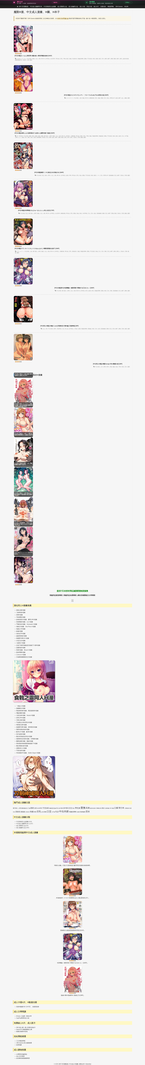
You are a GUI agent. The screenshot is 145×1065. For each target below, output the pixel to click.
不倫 (29, 808)
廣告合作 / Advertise (85, 1064)
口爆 (39, 58)
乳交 (43, 175)
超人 (123, 98)
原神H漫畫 (19, 615)
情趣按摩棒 (80, 58)
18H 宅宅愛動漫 (23, 6)
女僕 (42, 812)
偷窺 (36, 136)
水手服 (126, 136)
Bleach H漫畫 (28, 650)
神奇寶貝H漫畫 (32, 727)
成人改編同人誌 (73, 6)
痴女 (32, 137)
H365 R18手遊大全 (63, 18)
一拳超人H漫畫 (20, 706)
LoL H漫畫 (30, 622)
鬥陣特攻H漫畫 (20, 624)
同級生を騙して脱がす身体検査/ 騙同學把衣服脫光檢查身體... (72, 865)
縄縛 (103, 213)
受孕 (49, 175)
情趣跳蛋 (101, 136)
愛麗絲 (89, 328)
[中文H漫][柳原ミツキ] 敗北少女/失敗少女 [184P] (49, 172)
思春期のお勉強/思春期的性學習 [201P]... (72, 930)
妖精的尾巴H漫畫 (21, 619)
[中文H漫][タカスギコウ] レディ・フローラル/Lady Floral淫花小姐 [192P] (86, 95)
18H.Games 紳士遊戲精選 (24, 1043)
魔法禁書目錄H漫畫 (22, 746)
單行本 (43, 58)
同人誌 (66, 328)
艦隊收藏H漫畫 (20, 741)
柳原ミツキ (97, 175)
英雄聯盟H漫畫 (20, 622)
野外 (68, 137)
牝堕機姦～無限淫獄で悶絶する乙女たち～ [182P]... (72, 963)
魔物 (126, 98)
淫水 (103, 58)
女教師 (78, 812)
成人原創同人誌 (62, 6)
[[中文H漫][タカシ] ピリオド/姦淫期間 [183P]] (23, 582)
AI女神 (126, 6)
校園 (97, 58)
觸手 (109, 58)
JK (17, 136)
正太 (123, 136)
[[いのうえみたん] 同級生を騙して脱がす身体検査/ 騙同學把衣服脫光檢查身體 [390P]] (72, 851)
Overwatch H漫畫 (32, 624)
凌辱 (50, 136)
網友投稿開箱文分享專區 (86, 595)
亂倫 (55, 808)
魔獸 (31, 60)
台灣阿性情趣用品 (21, 1054)
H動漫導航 (110, 6)
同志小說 (89, 6)
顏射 (115, 213)
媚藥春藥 (91, 98)
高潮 (28, 60)
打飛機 (97, 808)
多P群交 (47, 58)
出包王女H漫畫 (20, 640)
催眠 (42, 136)
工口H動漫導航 (20, 1041)
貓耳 (118, 58)
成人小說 (82, 6)
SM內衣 (21, 136)
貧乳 (121, 58)
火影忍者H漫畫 (20, 715)
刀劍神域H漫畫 (20, 612)
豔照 (115, 58)
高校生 (24, 60)
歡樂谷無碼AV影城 (21, 1031)
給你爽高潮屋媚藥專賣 (23, 1058)
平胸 (64, 58)
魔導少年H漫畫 (32, 619)
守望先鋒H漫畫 (20, 750)
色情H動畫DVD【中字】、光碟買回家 (27, 1006)
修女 (46, 175)
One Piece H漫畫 (30, 626)
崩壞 (79, 328)
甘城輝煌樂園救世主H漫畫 (24, 657)
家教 (81, 136)
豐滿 (112, 213)
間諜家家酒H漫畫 (21, 710)
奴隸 (67, 175)
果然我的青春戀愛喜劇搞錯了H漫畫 (26, 743)
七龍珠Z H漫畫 (20, 643)
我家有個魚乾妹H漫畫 (22, 729)
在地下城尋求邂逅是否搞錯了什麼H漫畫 (28, 645)
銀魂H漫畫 (19, 631)
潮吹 (29, 137)
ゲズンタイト (20, 251)
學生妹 (57, 58)
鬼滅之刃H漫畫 (20, 629)
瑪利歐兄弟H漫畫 (21, 724)
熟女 (108, 98)
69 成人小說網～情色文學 (24, 1016)
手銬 (119, 366)
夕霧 (110, 366)
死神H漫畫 (19, 650)
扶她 (77, 213)
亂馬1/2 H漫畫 (20, 731)
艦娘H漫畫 (30, 741)
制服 (33, 58)
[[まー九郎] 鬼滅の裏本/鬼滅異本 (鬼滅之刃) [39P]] (72, 981)
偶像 (30, 136)
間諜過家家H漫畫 (33, 710)
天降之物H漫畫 (20, 720)
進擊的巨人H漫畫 (21, 748)
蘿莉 (106, 58)
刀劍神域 (58, 328)
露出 (71, 137)
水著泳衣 (27, 812)
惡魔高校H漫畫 (20, 647)
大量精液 (73, 136)
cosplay (19, 58)
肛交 (47, 137)
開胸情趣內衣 (18, 60)
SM (46, 328)
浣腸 (22, 137)
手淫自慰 (89, 58)
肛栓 (113, 328)
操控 (117, 136)
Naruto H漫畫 (31, 715)
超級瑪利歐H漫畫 (21, 636)
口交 (36, 58)
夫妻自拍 (103, 6)
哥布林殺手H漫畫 (21, 753)
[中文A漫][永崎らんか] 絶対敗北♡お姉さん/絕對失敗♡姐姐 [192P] (35, 133)
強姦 (99, 98)
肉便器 (43, 137)
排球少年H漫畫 (20, 717)
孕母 (70, 175)
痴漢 (116, 98)
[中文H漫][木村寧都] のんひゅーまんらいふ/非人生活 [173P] (36, 210)
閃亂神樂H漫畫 (20, 713)
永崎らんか (18, 137)
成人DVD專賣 (20, 1056)
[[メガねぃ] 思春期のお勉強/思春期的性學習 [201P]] (72, 916)
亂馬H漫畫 (29, 731)
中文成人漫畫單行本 (36, 6)
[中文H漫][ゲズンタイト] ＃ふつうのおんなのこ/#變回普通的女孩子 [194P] (37, 248)
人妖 (31, 251)
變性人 (118, 251)
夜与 (86, 290)
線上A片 (96, 6)
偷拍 (33, 136)
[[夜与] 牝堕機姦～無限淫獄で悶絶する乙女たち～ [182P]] (72, 948)
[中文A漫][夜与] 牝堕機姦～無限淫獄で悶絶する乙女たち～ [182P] (74, 288)
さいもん (23, 58)
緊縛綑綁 (39, 137)
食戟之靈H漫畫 (20, 610)
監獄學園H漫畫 (20, 652)
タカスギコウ (69, 98)
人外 (101, 366)
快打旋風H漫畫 (20, 734)
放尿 (120, 136)
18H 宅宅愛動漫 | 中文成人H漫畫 (68, 1064)
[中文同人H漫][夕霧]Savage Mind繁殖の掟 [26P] (107, 364)
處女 (53, 137)
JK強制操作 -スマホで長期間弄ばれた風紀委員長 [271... (72, 898)
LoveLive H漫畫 (21, 654)
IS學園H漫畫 (34, 739)
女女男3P (52, 58)
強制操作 (74, 251)
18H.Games (119, 6)
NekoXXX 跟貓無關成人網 (24, 1029)
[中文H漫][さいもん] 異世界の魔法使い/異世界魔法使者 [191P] (33, 55)
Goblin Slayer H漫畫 (34, 753)
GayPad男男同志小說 (22, 1018)
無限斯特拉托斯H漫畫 (22, 739)
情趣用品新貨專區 (56, 595)
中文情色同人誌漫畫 (50, 6)
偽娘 (39, 136)
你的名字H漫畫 (20, 633)
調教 (112, 58)
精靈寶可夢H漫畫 (21, 727)
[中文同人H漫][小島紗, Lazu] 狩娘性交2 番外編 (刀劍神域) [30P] (59, 326)
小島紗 (76, 328)
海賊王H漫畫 (20, 626)
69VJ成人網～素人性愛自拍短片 (25, 1027)
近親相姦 (107, 808)
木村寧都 (84, 213)
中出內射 (29, 58)
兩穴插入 (46, 136)
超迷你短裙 (126, 58)
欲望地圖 (19, 1045)
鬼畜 (126, 328)
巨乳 (61, 58)
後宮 (67, 58)
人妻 (80, 98)
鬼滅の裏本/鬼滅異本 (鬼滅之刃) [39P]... (72, 995)
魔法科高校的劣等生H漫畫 (24, 736)
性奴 (80, 175)
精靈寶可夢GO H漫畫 (22, 638)
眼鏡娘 (23, 812)
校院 (100, 58)
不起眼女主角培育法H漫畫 (24, 722)
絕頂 (99, 328)
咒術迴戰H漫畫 (20, 617)
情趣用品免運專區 (70, 595)
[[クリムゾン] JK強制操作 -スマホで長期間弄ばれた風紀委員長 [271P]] (72, 884)
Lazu (43, 328)
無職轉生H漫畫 (20, 708)
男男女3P (112, 98)
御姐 (70, 58)
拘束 (94, 58)
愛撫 (85, 58)
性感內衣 (74, 58)
